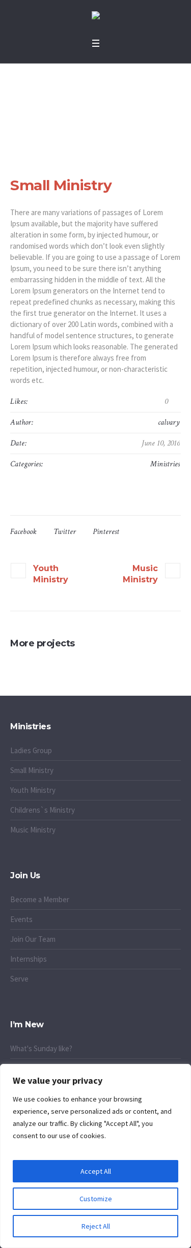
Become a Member (39, 899)
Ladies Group (31, 750)
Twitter (64, 531)
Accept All (95, 1171)
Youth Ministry (50, 573)
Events (21, 919)
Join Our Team (33, 939)
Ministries (165, 464)
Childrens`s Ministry (42, 810)
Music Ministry (140, 573)
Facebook (23, 531)
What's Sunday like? (41, 1048)
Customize (95, 1198)
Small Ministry (31, 770)
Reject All (95, 1226)
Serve (19, 979)
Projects (81, 109)
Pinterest (106, 531)
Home (54, 109)
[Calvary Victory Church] (96, 16)
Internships (28, 959)
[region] (95, 1156)
